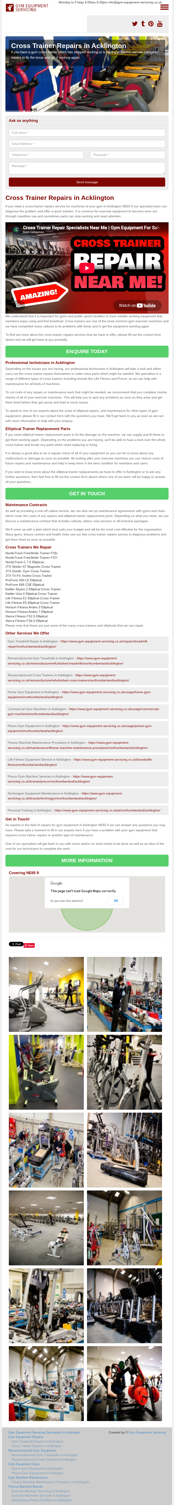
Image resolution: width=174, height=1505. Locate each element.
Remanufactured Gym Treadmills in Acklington (45, 1455)
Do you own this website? (67, 901)
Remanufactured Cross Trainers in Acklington (44, 1459)
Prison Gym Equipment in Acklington (37, 1473)
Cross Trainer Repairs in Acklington (37, 1446)
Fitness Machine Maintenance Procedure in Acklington (50, 1482)
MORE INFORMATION (87, 860)
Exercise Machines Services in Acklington (41, 1495)
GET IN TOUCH (87, 493)
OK (116, 901)
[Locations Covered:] (7, 6)
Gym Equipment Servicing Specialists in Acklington (44, 1432)
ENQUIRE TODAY (87, 351)
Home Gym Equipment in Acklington (37, 1468)
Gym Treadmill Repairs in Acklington (37, 1441)
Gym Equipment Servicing (147, 1432)
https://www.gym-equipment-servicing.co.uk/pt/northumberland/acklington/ (107, 810)
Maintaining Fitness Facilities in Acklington (42, 1500)
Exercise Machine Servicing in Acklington (41, 1491)
